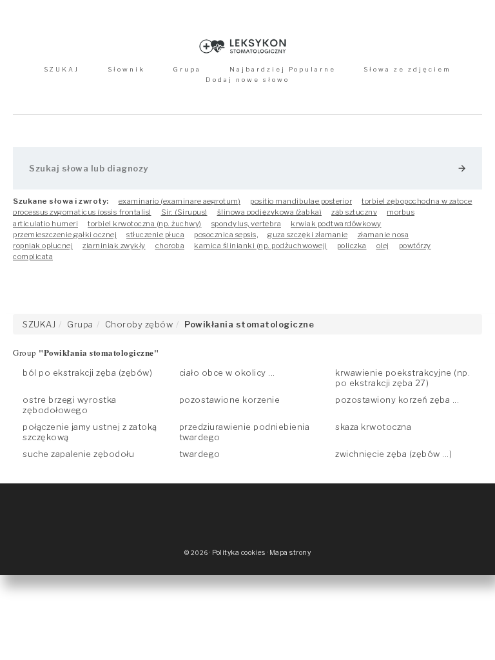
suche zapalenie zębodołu (78, 454)
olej (382, 245)
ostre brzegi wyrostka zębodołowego (70, 404)
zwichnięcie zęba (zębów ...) (393, 454)
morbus (400, 212)
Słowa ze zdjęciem (407, 69)
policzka (352, 245)
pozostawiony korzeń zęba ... (397, 399)
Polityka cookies (238, 552)
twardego (199, 454)
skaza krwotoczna (373, 427)
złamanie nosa (383, 234)
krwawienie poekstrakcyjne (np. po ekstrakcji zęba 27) (402, 377)
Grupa (187, 69)
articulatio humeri (45, 223)
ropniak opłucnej (43, 245)
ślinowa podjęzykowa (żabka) (269, 212)
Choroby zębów (139, 324)
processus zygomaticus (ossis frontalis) (82, 212)
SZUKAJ (61, 69)
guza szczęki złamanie (307, 234)
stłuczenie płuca (155, 234)
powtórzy (415, 245)
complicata (33, 256)
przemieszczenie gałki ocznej (65, 234)
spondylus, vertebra (246, 223)
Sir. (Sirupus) (184, 212)
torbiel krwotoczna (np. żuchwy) (145, 223)
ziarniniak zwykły (114, 245)
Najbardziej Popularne (282, 69)
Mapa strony (290, 552)
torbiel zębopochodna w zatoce (417, 201)
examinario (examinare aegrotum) (180, 201)
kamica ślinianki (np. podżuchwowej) (260, 245)
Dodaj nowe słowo (247, 79)
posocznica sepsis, (226, 234)
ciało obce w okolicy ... (227, 372)
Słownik (126, 69)
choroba (170, 245)
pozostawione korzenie (229, 399)
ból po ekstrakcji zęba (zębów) (87, 372)
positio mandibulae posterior (301, 201)
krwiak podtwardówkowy (336, 223)
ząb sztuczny (354, 212)
